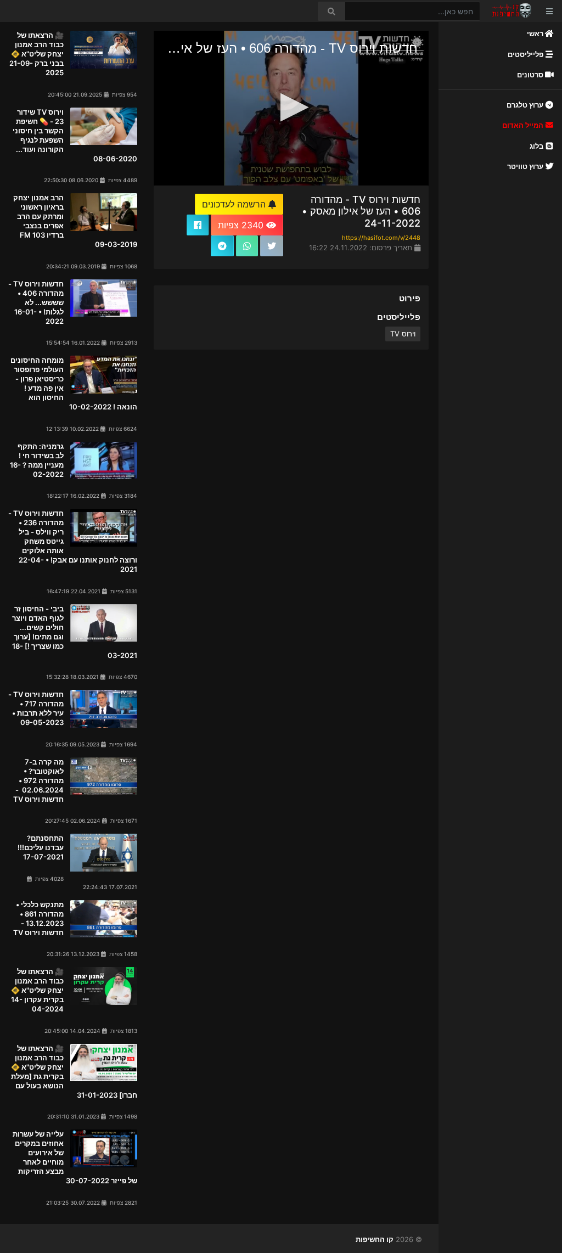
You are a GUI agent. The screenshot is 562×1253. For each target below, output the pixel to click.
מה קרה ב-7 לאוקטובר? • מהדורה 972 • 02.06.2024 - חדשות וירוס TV (38, 780)
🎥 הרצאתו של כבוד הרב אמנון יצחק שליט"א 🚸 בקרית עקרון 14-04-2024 (37, 990)
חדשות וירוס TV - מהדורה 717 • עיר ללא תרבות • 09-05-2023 (36, 708)
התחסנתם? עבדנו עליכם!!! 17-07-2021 (41, 847)
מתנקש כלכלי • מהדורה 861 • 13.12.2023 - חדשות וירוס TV (38, 918)
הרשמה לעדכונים (235, 204)
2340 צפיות (242, 225)
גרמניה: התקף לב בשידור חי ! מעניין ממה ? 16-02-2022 (37, 460)
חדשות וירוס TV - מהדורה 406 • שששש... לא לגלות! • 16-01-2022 (36, 302)
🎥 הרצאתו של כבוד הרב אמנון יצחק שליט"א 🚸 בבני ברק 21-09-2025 (36, 54)
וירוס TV (402, 333)
